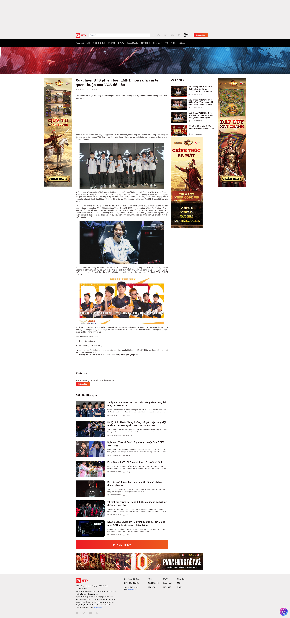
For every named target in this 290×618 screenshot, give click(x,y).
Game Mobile (132, 43)
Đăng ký (186, 35)
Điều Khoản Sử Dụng (132, 579)
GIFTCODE (145, 43)
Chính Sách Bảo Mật (131, 583)
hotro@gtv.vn (98, 607)
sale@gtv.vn (132, 589)
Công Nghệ (157, 43)
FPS (166, 43)
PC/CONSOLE (99, 43)
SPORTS (111, 43)
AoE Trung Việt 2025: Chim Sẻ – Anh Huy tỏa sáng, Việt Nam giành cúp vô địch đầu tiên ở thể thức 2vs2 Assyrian (201, 115)
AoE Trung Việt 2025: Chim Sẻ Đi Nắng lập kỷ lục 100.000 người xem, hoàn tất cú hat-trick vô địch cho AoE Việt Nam (200, 89)
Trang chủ (80, 43)
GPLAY (121, 43)
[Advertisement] (145, 16)
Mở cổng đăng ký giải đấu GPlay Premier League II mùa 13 (201, 128)
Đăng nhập (200, 35)
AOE (88, 43)
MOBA (173, 43)
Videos (182, 43)
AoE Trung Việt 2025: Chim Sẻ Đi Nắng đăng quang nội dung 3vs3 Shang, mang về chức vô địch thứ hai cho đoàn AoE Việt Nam (200, 102)
